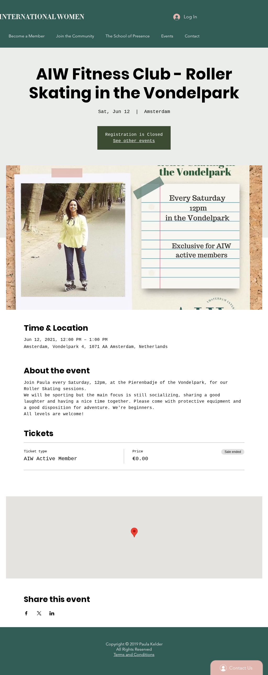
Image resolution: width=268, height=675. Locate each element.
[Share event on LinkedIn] (51, 613)
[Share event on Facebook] (26, 613)
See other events (134, 141)
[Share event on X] (39, 613)
